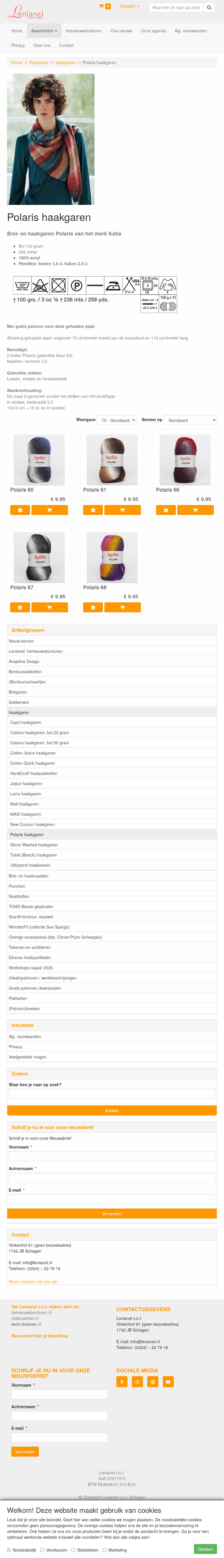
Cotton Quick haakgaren (32, 763)
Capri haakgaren (25, 722)
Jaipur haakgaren (26, 783)
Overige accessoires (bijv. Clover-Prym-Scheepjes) (55, 937)
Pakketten (18, 998)
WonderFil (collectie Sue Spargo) (39, 927)
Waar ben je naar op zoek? (35, 1084)
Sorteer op (152, 419)
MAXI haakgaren (25, 814)
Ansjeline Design (24, 661)
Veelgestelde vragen (27, 1057)
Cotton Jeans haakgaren (33, 753)
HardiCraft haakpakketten (33, 773)
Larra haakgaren (25, 793)
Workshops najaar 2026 (31, 967)
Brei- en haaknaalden (28, 876)
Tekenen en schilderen (30, 947)
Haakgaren (19, 712)
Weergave (86, 419)
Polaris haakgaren (27, 834)
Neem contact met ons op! (33, 1281)
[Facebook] (121, 1381)
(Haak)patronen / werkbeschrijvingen (43, 978)
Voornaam (19, 1147)
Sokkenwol (19, 702)
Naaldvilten (19, 896)
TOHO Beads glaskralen (31, 906)
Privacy (15, 1046)
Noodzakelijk (24, 1550)
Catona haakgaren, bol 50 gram (39, 742)
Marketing (117, 1550)
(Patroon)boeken (24, 1008)
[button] (129, 6)
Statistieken (88, 1550)
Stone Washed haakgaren (34, 844)
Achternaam (21, 1168)
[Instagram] (137, 1381)
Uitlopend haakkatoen (30, 865)
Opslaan (205, 1549)
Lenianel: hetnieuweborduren (36, 651)
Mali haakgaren (24, 804)
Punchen (17, 886)
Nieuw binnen (21, 641)
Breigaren (18, 692)
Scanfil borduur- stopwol (31, 916)
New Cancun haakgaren (32, 824)
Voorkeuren (56, 1550)
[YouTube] (168, 1381)
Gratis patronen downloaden (35, 988)
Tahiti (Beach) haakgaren (33, 855)
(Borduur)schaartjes (27, 682)
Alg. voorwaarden (25, 1036)
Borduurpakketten (25, 671)
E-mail (15, 1190)
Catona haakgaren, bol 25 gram (39, 732)
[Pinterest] (152, 1381)
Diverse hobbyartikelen (30, 957)
